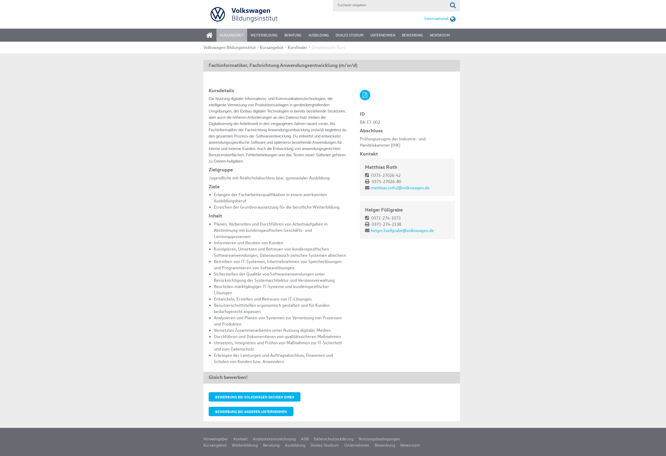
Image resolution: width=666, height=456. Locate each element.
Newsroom (440, 35)
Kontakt (240, 438)
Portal (213, 37)
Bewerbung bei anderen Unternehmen (251, 411)
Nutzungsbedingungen (379, 438)
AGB (305, 438)
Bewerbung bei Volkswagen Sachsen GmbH (254, 397)
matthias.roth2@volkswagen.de (400, 187)
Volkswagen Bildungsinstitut (229, 47)
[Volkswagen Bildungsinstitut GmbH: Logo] (266, 14)
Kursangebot (232, 35)
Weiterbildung (264, 35)
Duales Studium (349, 35)
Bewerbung (412, 35)
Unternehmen (382, 35)
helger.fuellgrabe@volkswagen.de (402, 230)
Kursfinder (297, 47)
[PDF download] (365, 95)
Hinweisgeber (215, 438)
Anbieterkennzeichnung (274, 438)
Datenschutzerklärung (334, 438)
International (436, 18)
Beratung (293, 35)
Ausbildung (318, 35)
